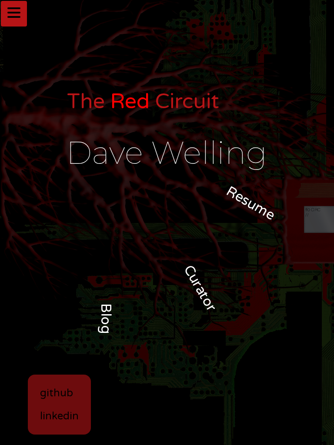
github (56, 393)
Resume (251, 203)
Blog (105, 318)
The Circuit (143, 101)
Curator (200, 288)
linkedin (59, 416)
